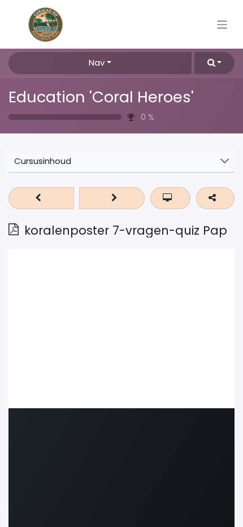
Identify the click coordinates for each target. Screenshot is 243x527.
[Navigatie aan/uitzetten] (222, 24)
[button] (214, 63)
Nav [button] (97, 62)
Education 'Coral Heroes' (101, 97)
